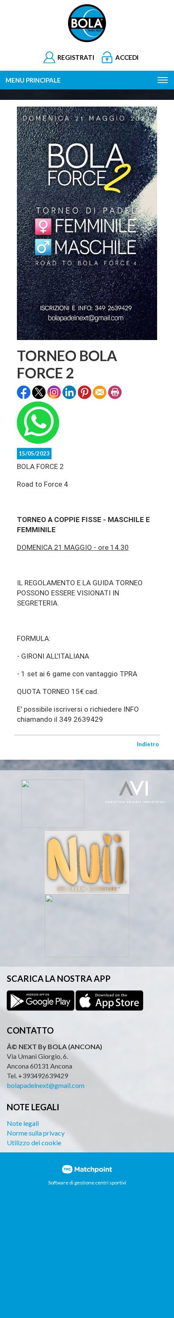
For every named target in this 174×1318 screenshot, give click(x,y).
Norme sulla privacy (36, 1133)
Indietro (148, 744)
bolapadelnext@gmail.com (45, 1085)
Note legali (23, 1123)
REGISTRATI (75, 57)
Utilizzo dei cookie (34, 1143)
